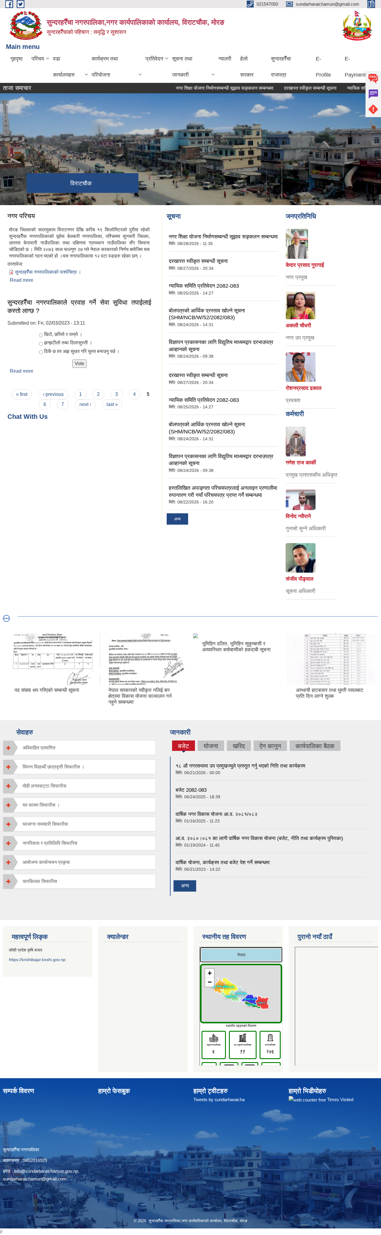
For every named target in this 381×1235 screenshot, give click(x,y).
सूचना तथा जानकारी (182, 67)
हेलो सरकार (247, 67)
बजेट (183, 747)
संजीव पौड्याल (299, 579)
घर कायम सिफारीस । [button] (41, 805)
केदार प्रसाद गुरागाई (305, 265)
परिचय (38, 59)
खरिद (239, 746)
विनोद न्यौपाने (298, 516)
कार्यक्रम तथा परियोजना (105, 67)
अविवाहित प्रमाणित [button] (39, 747)
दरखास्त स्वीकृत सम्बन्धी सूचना (289, 88)
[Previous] (9, 660)
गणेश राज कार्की (301, 463)
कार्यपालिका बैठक (315, 746)
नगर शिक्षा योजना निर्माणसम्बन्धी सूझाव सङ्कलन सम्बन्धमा (204, 88)
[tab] (79, 748)
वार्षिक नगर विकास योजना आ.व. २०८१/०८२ (216, 814)
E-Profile (323, 67)
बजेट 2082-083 (191, 790)
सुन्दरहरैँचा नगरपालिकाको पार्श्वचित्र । (48, 272)
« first (21, 394)
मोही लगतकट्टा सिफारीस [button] (44, 785)
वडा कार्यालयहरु (64, 67)
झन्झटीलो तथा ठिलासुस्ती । (68, 342)
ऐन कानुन (270, 746)
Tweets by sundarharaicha (219, 1099)
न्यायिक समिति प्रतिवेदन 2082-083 (204, 286)
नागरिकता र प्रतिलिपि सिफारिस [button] (50, 843)
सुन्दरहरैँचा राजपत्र (281, 67)
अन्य (177, 519)
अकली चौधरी (298, 325)
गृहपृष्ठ (16, 59)
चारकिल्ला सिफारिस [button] (40, 881)
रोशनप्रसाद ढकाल (303, 388)
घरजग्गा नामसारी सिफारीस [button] (45, 824)
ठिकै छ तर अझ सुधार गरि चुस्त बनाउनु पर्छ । (82, 351)
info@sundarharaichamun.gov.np (46, 1171)
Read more (21, 280)
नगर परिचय (21, 216)
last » (112, 404)
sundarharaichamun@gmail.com (34, 1178)
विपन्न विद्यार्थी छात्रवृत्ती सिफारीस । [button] (54, 766)
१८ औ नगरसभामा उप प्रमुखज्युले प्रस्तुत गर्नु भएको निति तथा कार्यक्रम (240, 766)
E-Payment (355, 67)
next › (85, 404)
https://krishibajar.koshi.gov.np (37, 959)
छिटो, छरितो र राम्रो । (63, 334)
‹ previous (53, 394)
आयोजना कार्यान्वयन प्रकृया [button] (46, 862)
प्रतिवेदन (154, 59)
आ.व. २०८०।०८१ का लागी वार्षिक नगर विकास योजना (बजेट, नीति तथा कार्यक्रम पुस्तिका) (259, 838)
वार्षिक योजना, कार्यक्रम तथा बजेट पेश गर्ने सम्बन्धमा (223, 862)
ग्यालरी (224, 59)
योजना (211, 746)
